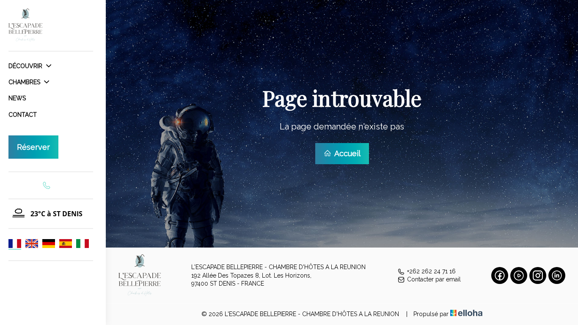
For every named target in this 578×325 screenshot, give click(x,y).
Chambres (25, 82)
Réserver (33, 147)
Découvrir (26, 66)
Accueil (347, 153)
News (17, 98)
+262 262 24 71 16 (431, 271)
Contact (22, 114)
